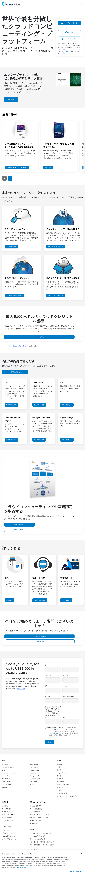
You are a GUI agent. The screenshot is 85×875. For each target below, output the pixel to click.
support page (21, 689)
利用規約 (60, 49)
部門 (47, 686)
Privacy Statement (21, 867)
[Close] (81, 853)
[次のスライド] (10, 178)
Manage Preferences (76, 871)
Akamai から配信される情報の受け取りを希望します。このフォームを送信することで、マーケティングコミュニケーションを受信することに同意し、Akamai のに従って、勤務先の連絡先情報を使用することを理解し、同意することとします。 (62, 731)
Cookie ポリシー (65, 51)
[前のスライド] (4, 178)
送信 (49, 742)
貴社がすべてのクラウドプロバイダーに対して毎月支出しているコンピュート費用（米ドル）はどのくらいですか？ (53, 712)
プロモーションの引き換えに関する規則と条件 (16, 346)
